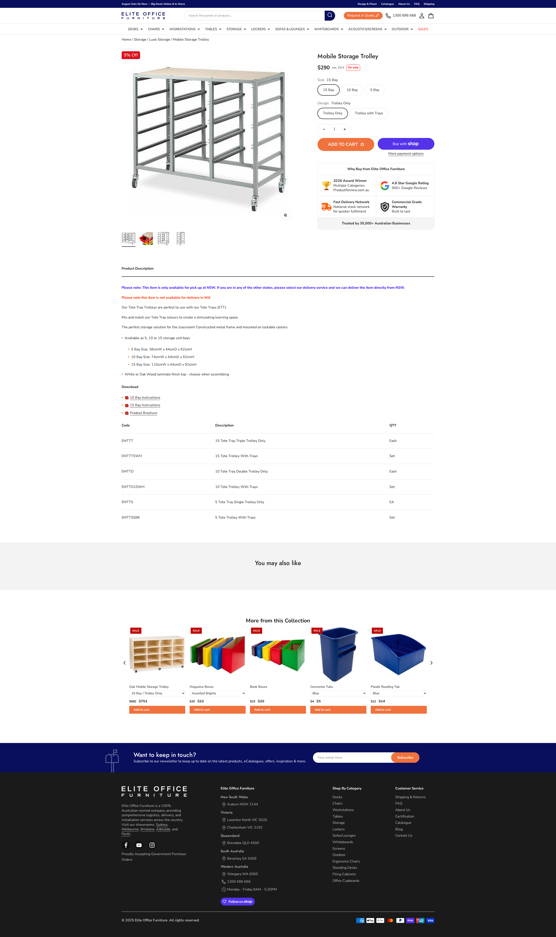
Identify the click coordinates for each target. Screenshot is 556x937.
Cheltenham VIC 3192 (245, 827)
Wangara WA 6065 (242, 874)
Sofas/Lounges (344, 835)
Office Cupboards (346, 881)
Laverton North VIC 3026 (247, 820)
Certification (404, 816)
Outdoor (400, 29)
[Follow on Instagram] (139, 848)
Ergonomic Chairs (346, 861)
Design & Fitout (367, 4)
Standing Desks (345, 868)
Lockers (258, 29)
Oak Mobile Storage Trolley (149, 687)
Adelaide (163, 829)
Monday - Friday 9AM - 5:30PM (252, 889)
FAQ (416, 4)
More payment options (406, 153)
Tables (211, 29)
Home (126, 39)
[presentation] (125, 663)
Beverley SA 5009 (241, 858)
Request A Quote (360, 15)
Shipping (429, 4)
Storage (234, 29)
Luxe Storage (159, 39)
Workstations (182, 29)
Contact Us (403, 835)
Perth (126, 834)
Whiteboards (326, 29)
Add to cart (141, 710)
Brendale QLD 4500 (243, 843)
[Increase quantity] (344, 129)
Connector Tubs (321, 687)
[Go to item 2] (146, 239)
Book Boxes (258, 687)
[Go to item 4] (181, 239)
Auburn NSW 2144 (242, 804)
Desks (133, 29)
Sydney (161, 824)
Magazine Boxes (201, 687)
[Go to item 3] (163, 239)
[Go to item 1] (129, 239)
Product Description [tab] (138, 268)
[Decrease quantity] (324, 129)
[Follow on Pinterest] (152, 848)
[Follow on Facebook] (126, 848)
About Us (404, 4)
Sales (423, 29)
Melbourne (130, 829)
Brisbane (147, 829)
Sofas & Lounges (290, 29)
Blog (399, 829)
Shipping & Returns (410, 797)
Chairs (154, 29)
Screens (339, 848)
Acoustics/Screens (365, 29)
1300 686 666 (239, 881)
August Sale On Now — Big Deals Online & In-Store (153, 4)
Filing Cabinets (344, 874)
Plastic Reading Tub (385, 687)
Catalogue (387, 4)
